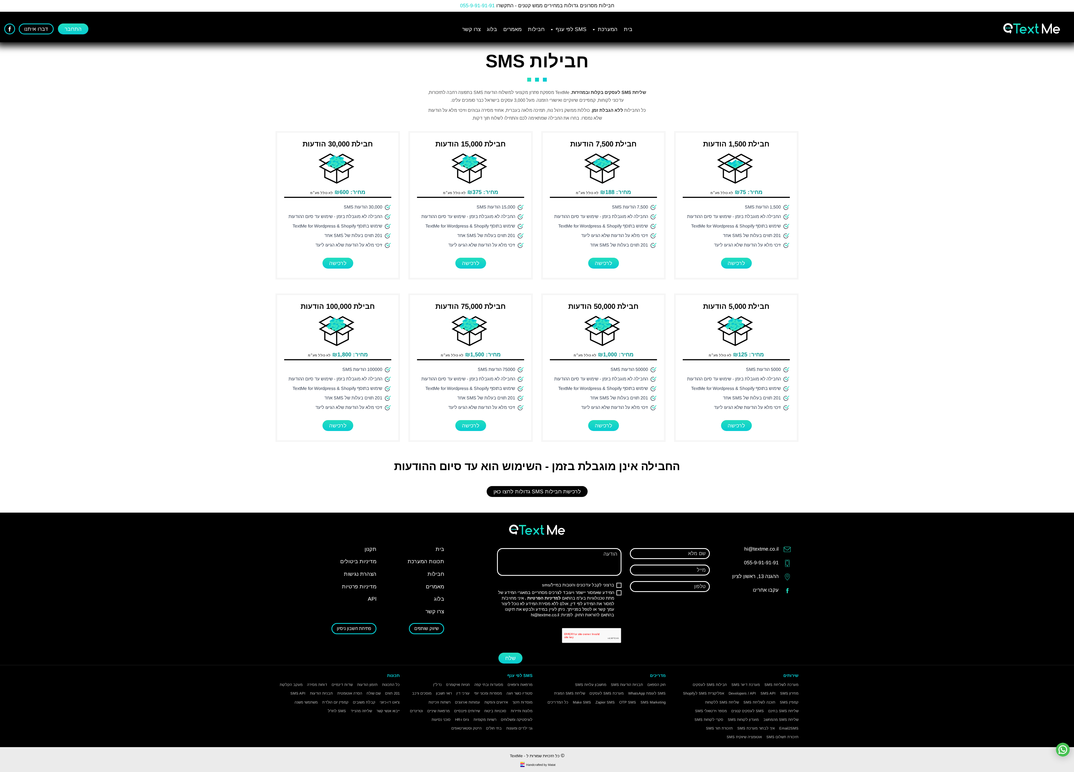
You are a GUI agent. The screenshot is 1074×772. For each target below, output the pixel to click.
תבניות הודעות (321, 693)
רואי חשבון (444, 693)
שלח (510, 658)
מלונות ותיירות (522, 711)
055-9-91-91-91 (477, 5)
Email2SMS (789, 728)
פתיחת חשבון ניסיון (354, 628)
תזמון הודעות (367, 685)
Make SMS (582, 702)
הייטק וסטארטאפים (466, 728)
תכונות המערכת (426, 561)
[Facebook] (9, 28)
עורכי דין (463, 693)
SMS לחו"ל (337, 711)
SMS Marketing (653, 702)
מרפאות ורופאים (520, 685)
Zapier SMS (605, 702)
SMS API (768, 693)
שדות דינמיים (342, 685)
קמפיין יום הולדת (335, 702)
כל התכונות (391, 685)
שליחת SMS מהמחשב (781, 719)
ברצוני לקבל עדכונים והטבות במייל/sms (578, 584)
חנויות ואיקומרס (458, 685)
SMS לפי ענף (570, 29)
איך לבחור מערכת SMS (756, 728)
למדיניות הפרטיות (543, 598)
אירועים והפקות (496, 702)
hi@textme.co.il (545, 614)
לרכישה (736, 263)
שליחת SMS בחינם (783, 711)
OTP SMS (627, 702)
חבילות (536, 29)
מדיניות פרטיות (359, 586)
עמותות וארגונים (467, 702)
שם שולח (374, 693)
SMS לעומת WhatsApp (647, 693)
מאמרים (512, 29)
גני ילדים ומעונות (519, 728)
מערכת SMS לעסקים (607, 693)
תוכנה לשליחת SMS (759, 702)
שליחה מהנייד (361, 711)
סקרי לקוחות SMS (708, 719)
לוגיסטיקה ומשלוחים (517, 719)
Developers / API (742, 693)
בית (628, 29)
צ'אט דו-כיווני (390, 702)
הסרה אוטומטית (349, 693)
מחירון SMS (789, 693)
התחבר (73, 29)
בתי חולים (494, 728)
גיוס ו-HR (462, 719)
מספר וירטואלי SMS (711, 711)
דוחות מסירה (317, 685)
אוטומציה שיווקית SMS (744, 737)
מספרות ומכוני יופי (488, 693)
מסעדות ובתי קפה (488, 685)
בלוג (492, 29)
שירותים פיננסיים (467, 711)
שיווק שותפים (426, 628)
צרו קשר (471, 29)
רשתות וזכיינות (439, 702)
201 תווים (392, 693)
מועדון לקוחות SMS (743, 719)
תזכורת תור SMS (719, 728)
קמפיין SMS (789, 702)
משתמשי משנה (306, 702)
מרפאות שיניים (438, 711)
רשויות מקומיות (485, 719)
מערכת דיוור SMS (745, 685)
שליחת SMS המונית (569, 693)
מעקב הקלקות (291, 685)
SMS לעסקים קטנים (747, 711)
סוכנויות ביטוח (495, 711)
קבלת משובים (364, 702)
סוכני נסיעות (441, 719)
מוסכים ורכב (422, 693)
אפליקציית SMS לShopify (703, 693)
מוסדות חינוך (522, 702)
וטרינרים (416, 711)
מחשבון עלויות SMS (590, 685)
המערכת (607, 29)
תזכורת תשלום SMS (782, 737)
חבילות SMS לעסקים (710, 685)
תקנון (370, 549)
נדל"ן (437, 685)
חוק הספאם (656, 685)
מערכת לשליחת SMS (781, 685)
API (372, 599)
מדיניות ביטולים (358, 561)
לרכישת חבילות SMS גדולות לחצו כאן (537, 491)
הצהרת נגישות (360, 574)
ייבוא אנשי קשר (388, 711)
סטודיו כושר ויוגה (520, 693)
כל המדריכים (558, 702)
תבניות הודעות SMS (627, 685)
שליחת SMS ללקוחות (722, 702)
